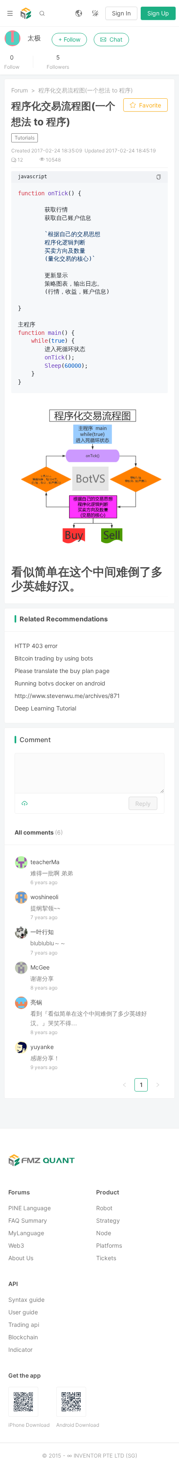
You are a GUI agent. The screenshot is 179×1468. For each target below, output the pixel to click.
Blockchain (23, 1337)
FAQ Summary (27, 1220)
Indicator (20, 1349)
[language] (78, 13)
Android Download (77, 1425)
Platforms (109, 1245)
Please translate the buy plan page (62, 670)
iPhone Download (29, 1425)
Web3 (16, 1245)
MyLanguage (26, 1232)
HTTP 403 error (36, 645)
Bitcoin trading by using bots (54, 658)
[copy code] (158, 176)
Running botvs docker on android (60, 683)
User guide (23, 1312)
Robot (104, 1207)
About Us (20, 1257)
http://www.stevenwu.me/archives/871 (67, 695)
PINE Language (29, 1207)
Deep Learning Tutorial (45, 708)
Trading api (23, 1324)
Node (103, 1232)
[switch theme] (95, 13)
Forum (19, 90)
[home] (26, 13)
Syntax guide (26, 1299)
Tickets (106, 1257)
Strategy (108, 1220)
